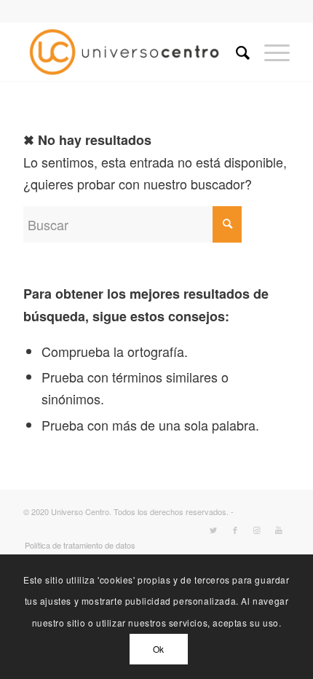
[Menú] (270, 52)
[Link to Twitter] (213, 530)
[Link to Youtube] (279, 530)
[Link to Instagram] (257, 530)
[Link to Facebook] (235, 530)
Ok (159, 649)
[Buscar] (235, 52)
